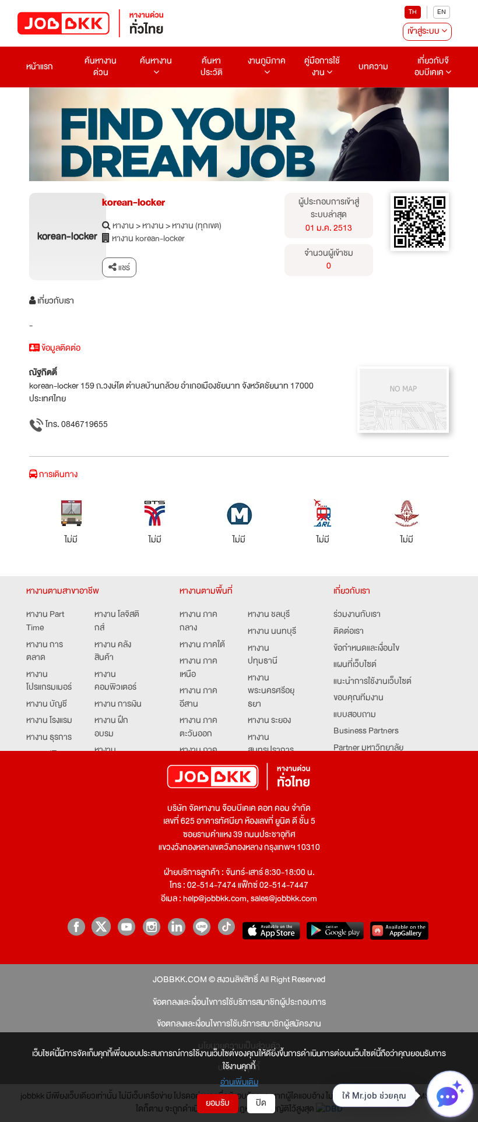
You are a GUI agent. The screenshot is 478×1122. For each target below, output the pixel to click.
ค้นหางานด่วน (101, 67)
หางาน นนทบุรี (272, 631)
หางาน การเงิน (118, 704)
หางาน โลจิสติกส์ (116, 621)
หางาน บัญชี (46, 704)
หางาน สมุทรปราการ (271, 744)
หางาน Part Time (45, 621)
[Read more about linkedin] (176, 926)
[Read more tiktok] (226, 926)
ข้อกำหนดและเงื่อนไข (366, 648)
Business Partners (366, 731)
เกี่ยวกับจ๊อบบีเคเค (431, 67)
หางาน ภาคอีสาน (198, 698)
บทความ (373, 66)
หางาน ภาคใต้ (202, 645)
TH (413, 11)
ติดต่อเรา (348, 631)
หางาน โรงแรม (49, 721)
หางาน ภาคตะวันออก (198, 727)
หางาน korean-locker (148, 239)
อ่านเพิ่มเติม (239, 1081)
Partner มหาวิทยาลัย (368, 748)
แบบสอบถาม (354, 715)
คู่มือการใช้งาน (322, 67)
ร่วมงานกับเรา (357, 615)
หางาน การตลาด (44, 651)
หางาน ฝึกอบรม (111, 727)
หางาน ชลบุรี (269, 615)
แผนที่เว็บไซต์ (355, 665)
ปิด (261, 1103)
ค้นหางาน (156, 61)
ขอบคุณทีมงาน (358, 698)
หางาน (123, 226)
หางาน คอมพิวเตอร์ (115, 681)
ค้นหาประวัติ (212, 67)
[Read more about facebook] (76, 926)
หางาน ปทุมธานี (262, 655)
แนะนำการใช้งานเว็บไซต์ (372, 682)
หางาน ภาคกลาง (198, 621)
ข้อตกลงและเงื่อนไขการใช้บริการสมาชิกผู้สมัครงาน (239, 1024)
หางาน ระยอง (269, 721)
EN (441, 11)
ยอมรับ (218, 1103)
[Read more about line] (201, 926)
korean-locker (133, 202)
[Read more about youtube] (126, 926)
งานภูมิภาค (267, 61)
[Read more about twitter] (101, 926)
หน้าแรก (39, 66)
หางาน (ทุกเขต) (197, 226)
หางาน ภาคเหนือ (198, 668)
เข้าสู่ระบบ (424, 31)
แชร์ (123, 267)
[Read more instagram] (151, 926)
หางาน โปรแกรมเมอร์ (49, 681)
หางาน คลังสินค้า (112, 651)
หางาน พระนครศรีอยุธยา (271, 691)
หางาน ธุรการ (49, 738)
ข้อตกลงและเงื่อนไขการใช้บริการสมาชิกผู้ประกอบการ (239, 1003)
